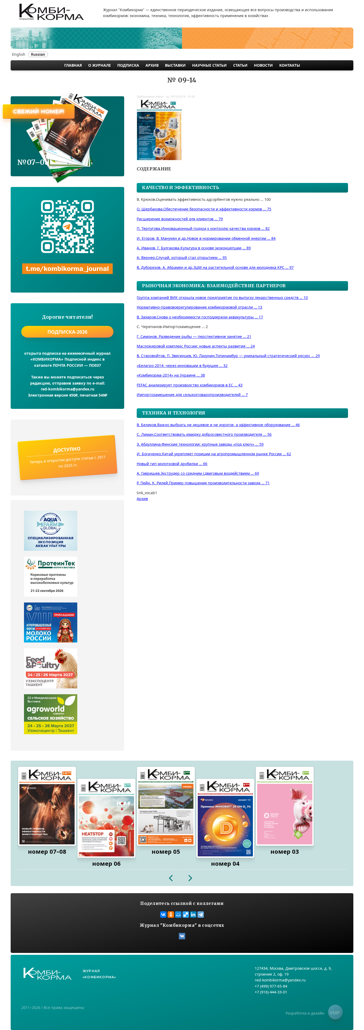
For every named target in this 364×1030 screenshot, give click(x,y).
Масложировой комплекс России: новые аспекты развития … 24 (196, 346)
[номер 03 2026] (284, 806)
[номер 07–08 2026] (47, 806)
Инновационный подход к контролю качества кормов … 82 (203, 228)
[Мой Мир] (178, 914)
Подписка (128, 65)
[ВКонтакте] (163, 914)
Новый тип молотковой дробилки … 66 (172, 463)
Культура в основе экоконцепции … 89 (194, 247)
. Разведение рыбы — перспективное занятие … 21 (194, 336)
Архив (152, 65)
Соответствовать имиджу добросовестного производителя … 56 (204, 434)
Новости (263, 65)
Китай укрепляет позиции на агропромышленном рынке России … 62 (214, 453)
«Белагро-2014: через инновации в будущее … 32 (182, 365)
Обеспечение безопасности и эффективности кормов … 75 (204, 208)
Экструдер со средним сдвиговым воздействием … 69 (198, 473)
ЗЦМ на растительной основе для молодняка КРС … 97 (215, 267)
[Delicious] (186, 914)
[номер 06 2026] (106, 818)
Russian (38, 54)
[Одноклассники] (171, 914)
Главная (73, 65)
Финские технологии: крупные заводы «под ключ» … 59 (200, 444)
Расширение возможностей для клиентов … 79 (180, 218)
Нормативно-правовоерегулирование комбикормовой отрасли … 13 (199, 307)
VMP (335, 1012)
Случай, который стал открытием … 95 (182, 257)
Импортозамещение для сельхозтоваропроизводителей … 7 (192, 394)
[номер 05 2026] (165, 806)
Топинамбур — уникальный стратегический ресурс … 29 (228, 355)
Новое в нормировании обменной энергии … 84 (206, 238)
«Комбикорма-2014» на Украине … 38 (171, 375)
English (18, 54)
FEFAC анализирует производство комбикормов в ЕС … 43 (189, 385)
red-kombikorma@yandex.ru (67, 389)
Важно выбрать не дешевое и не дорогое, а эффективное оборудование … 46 (218, 424)
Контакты (289, 65)
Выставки (175, 65)
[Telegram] (200, 914)
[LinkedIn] (193, 914)
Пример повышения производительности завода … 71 (203, 482)
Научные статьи (209, 65)
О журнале (99, 65)
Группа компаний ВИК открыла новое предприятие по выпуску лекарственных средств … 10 (222, 297)
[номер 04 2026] (225, 818)
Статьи (240, 65)
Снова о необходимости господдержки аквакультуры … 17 (200, 317)
